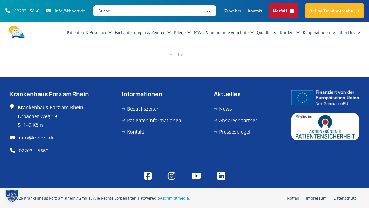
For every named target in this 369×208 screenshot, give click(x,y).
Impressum (316, 198)
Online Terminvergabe (331, 11)
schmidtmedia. (176, 198)
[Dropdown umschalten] (110, 32)
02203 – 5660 (33, 150)
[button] (12, 196)
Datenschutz (345, 198)
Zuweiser (232, 11)
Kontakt (255, 11)
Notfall (280, 11)
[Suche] (209, 10)
